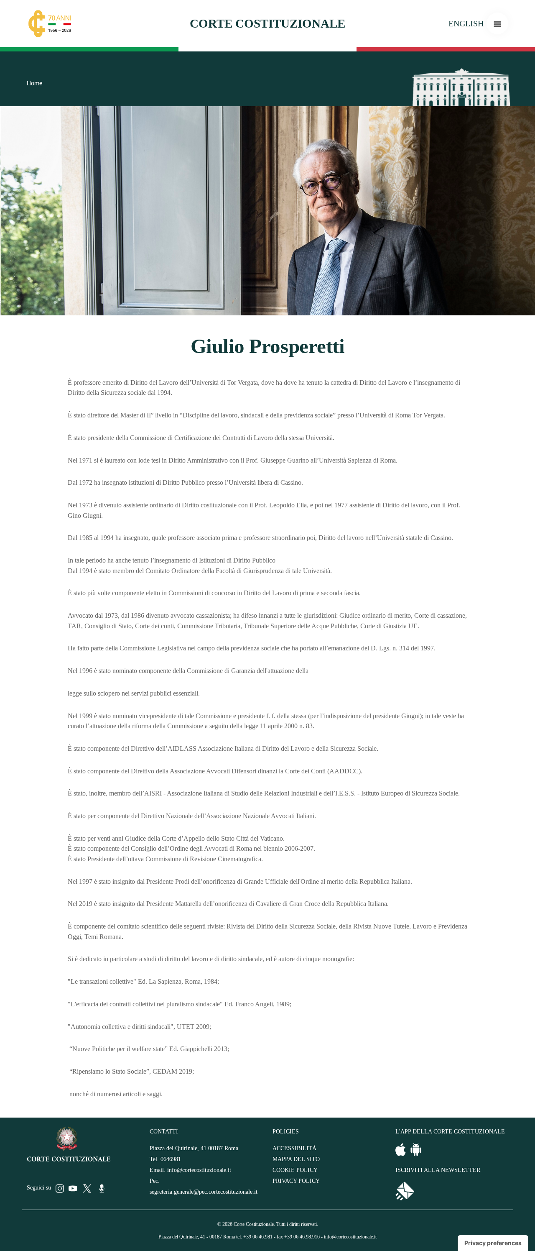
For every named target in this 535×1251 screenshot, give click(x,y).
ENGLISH (466, 23)
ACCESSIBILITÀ (294, 1148)
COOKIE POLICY (295, 1170)
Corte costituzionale (267, 23)
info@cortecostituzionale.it (199, 1170)
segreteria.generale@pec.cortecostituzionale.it (203, 1192)
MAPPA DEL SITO (296, 1159)
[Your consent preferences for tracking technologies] (493, 1243)
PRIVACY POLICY (296, 1181)
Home (34, 83)
